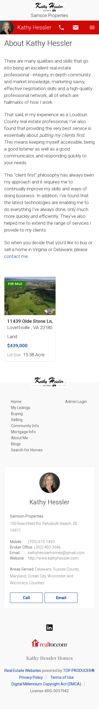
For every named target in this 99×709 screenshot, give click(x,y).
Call (61, 27)
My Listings (20, 407)
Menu (92, 27)
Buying (17, 414)
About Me (19, 438)
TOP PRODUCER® (79, 670)
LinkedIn (49, 627)
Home (16, 401)
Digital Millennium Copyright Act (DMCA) (46, 684)
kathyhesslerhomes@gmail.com (56, 552)
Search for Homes (27, 450)
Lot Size (14, 355)
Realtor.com (49, 642)
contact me (16, 256)
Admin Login (76, 401)
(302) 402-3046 (47, 547)
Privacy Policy (31, 677)
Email (75, 27)
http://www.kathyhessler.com (53, 558)
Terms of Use (62, 677)
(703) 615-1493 (41, 542)
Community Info (25, 426)
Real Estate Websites (22, 670)
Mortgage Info (23, 432)
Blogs (16, 444)
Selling (17, 420)
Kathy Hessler (34, 27)
